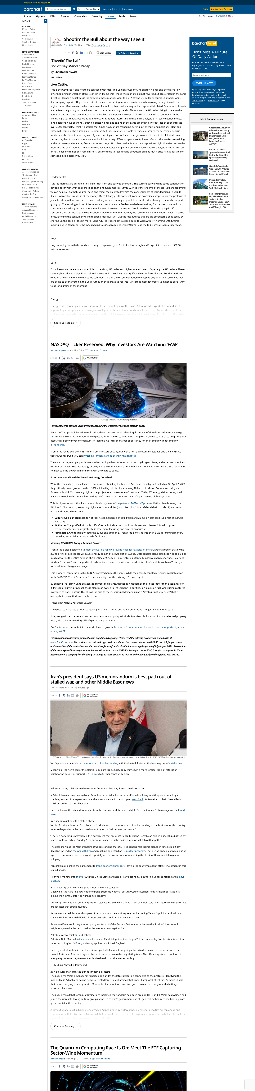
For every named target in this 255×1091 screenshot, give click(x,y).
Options (40, 16)
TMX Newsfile (28, 219)
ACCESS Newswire (29, 210)
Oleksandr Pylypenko (31, 89)
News (111, 16)
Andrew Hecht (28, 54)
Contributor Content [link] (100, 45)
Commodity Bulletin (30, 191)
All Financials (27, 140)
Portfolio (117, 9)
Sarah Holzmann (29, 102)
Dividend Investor (29, 184)
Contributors (27, 38)
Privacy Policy (213, 100)
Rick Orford (27, 96)
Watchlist (107, 9)
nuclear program (135, 851)
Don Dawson (27, 67)
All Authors (27, 105)
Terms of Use (197, 100)
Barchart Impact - (58, 350)
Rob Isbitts (26, 99)
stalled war (177, 763)
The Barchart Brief (29, 175)
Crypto (25, 143)
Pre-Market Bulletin (30, 187)
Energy (25, 118)
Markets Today (28, 29)
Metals (25, 127)
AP (72, 687)
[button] (231, 16)
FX (23, 153)
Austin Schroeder (29, 57)
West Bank (137, 799)
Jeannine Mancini (29, 77)
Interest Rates (28, 156)
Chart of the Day (29, 42)
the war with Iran (82, 851)
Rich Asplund (27, 92)
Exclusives (26, 35)
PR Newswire (27, 222)
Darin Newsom (28, 64)
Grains (25, 121)
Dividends (26, 146)
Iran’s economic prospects (111, 865)
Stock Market (28, 162)
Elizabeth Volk (28, 70)
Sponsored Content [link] (98, 350)
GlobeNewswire (29, 216)
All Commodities (29, 115)
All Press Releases (29, 206)
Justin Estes (27, 83)
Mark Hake (27, 86)
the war (80, 876)
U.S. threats (92, 774)
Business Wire (28, 213)
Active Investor (28, 178)
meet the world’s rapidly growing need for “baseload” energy (119, 549)
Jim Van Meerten (29, 80)
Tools (122, 16)
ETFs (52, 16)
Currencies (80, 16)
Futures (65, 16)
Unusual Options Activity (32, 181)
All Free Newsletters (30, 171)
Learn (133, 16)
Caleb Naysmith (29, 60)
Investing (97, 16)
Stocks (27, 16)
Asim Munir (82, 939)
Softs (24, 130)
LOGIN (205, 9)
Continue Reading (64, 322)
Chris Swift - (69, 45)
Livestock (26, 124)
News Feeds (27, 45)
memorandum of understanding (100, 763)
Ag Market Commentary (32, 197)
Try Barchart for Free (221, 9)
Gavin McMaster (29, 73)
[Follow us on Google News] (103, 52)
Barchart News (28, 32)
